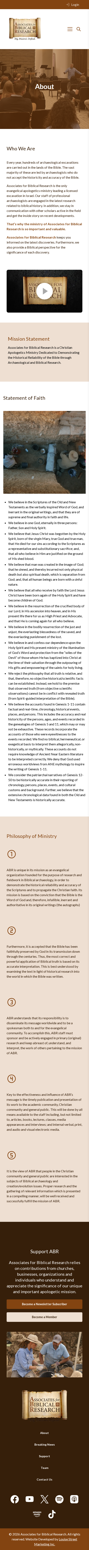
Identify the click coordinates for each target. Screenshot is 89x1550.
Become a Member (44, 1317)
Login (75, 4)
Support (44, 1456)
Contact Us (44, 1479)
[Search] (78, 29)
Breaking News (44, 1444)
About (44, 1433)
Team (44, 1468)
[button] (44, 291)
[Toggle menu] (70, 29)
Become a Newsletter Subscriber (44, 1304)
